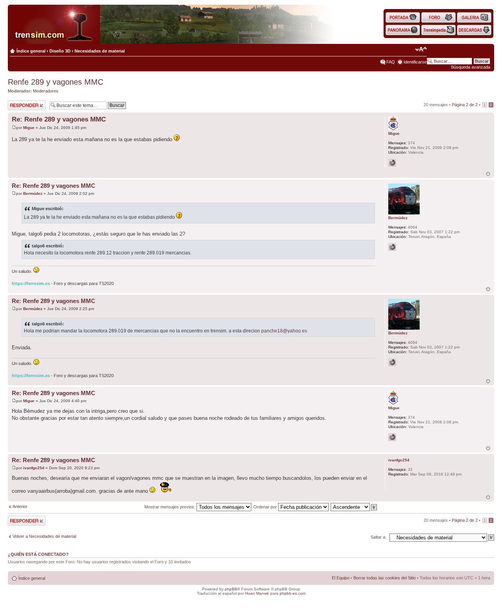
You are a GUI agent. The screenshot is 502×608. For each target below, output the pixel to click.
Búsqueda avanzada (470, 67)
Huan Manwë (257, 593)
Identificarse (415, 62)
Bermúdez (32, 193)
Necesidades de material (100, 51)
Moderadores (45, 91)
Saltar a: (378, 537)
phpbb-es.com (293, 593)
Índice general (30, 51)
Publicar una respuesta (19, 105)
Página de (465, 104)
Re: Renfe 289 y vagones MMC (59, 119)
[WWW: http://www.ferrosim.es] (392, 247)
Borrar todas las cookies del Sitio (384, 577)
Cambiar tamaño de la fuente (421, 49)
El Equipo (340, 577)
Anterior (20, 506)
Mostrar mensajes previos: (170, 507)
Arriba (488, 174)
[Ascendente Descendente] (354, 507)
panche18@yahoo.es (284, 331)
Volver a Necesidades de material (44, 536)
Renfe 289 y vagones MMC (55, 82)
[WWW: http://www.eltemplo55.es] (392, 163)
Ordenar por (265, 507)
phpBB (231, 589)
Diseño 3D (60, 51)
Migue (29, 127)
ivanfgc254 (33, 468)
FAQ (390, 62)
